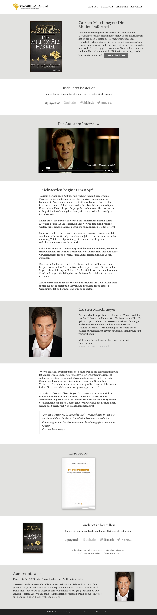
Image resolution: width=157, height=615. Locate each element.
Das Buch (93, 7)
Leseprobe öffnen (116, 55)
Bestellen (136, 7)
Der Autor (107, 7)
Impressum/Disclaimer (75, 612)
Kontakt (107, 612)
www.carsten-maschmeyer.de (94, 346)
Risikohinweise (89, 612)
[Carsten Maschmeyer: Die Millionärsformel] (30, 7)
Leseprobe (122, 7)
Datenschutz (100, 612)
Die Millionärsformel (59, 612)
